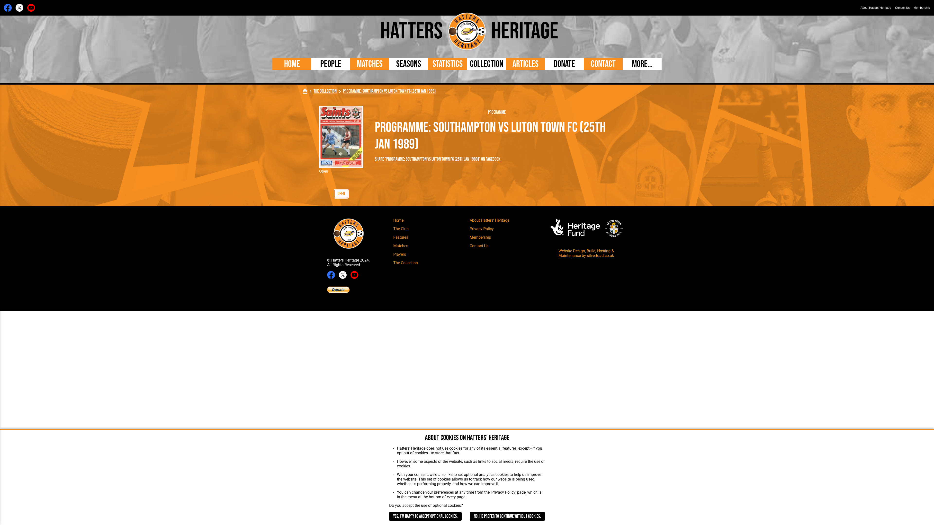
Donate (564, 64)
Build (591, 251)
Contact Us (902, 7)
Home (292, 64)
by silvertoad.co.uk (598, 255)
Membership (922, 7)
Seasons (408, 64)
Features (400, 237)
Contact (603, 64)
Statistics (447, 64)
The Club (401, 229)
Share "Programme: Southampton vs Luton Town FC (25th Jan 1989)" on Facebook (437, 159)
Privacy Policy (482, 229)
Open (341, 194)
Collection (486, 64)
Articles (525, 64)
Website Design (571, 251)
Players (399, 254)
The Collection (325, 91)
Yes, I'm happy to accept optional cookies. (425, 516)
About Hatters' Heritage (876, 7)
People (330, 64)
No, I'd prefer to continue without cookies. (507, 516)
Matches (370, 64)
